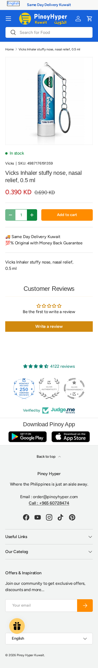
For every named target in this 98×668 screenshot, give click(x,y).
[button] (89, 18)
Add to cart (67, 214)
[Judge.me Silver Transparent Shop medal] (74, 388)
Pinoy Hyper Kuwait (30, 655)
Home (9, 49)
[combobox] (49, 32)
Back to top (46, 456)
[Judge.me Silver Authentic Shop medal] (49, 388)
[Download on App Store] (70, 437)
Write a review (49, 326)
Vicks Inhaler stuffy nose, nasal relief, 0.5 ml (49, 49)
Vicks (9, 163)
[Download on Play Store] (27, 437)
